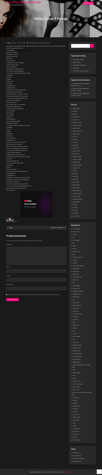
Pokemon (75, 409)
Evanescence (76, 288)
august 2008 (76, 202)
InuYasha (75, 319)
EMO (74, 283)
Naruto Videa (76, 387)
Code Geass (76, 268)
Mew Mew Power (77, 356)
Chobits (75, 263)
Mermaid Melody (77, 353)
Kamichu (75, 328)
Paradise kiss (76, 406)
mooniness (13, 43)
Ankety (74, 234)
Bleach (74, 246)
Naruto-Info (76, 389)
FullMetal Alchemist (78, 291)
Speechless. (76, 68)
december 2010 (77, 122)
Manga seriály (76, 348)
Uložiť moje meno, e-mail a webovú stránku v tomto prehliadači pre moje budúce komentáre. (34, 294)
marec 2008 (76, 216)
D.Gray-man (76, 271)
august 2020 (76, 108)
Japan (74, 322)
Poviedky (75, 411)
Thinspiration (76, 428)
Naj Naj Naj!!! (32, 43)
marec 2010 (76, 148)
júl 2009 (75, 171)
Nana (74, 375)
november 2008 (77, 193)
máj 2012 (75, 111)
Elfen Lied (75, 280)
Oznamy (75, 403)
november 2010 (77, 125)
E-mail (8, 275)
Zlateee (11, 227)
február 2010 (76, 151)
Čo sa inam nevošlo (78, 266)
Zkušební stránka (88, 3)
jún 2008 (75, 207)
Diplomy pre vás (77, 277)
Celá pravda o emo (78, 257)
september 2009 (77, 165)
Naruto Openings (77, 384)
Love (74, 339)
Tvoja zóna (76, 434)
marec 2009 (76, 182)
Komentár (9, 244)
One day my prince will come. (81, 71)
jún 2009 (75, 173)
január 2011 (76, 120)
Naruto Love (76, 381)
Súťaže (74, 426)
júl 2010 (75, 137)
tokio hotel (76, 431)
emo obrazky (76, 285)
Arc (73, 237)
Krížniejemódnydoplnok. (79, 65)
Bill (73, 243)
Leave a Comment (45, 43)
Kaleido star (76, 325)
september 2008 (77, 199)
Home (78, 3)
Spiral (74, 423)
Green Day (75, 311)
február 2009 (76, 185)
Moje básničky (77, 359)
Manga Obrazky (77, 345)
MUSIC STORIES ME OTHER (24, 2)
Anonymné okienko (78, 59)
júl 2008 (75, 205)
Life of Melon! (76, 336)
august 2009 (76, 168)
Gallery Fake (76, 297)
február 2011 (76, 117)
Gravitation (76, 308)
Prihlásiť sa (76, 453)
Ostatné (75, 400)
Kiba (74, 331)
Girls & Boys (76, 302)
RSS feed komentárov (79, 458)
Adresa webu (9, 284)
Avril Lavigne (76, 240)
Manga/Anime (76, 351)
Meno (8, 267)
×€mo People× (77, 229)
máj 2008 (75, 210)
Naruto (75, 378)
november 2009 (77, 159)
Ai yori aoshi (76, 232)
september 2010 (77, 131)
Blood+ (75, 249)
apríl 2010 (75, 145)
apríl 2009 (75, 179)
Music (74, 370)
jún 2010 (75, 139)
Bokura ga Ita (76, 251)
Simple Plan (76, 420)
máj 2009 (75, 176)
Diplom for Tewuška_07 (57, 227)
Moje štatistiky (77, 362)
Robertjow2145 (77, 83)
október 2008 (76, 196)
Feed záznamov (77, 455)
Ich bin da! (75, 317)
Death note (76, 274)
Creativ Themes (67, 472)
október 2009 (76, 162)
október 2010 (76, 128)
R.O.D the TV (76, 414)
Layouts (75, 334)
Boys (74, 254)
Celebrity (75, 260)
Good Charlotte (77, 305)
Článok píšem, (77, 62)
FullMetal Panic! (77, 294)
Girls (74, 300)
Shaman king (76, 417)
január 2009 (76, 188)
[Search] (92, 46)
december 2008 (77, 190)
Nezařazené (76, 397)
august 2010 (76, 134)
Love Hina (75, 342)
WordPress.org (77, 461)
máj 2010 (75, 142)
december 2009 (77, 156)
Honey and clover (77, 314)
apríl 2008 (75, 213)
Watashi (75, 437)
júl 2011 (75, 114)
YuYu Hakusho (77, 440)
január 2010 (76, 154)
